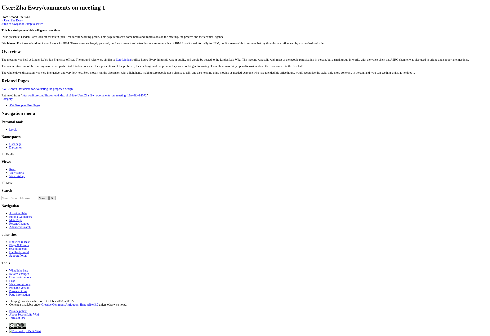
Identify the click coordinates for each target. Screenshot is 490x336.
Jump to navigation (13, 23)
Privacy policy (18, 311)
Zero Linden (123, 59)
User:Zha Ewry (13, 20)
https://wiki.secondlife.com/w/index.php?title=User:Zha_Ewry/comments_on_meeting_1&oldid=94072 (84, 95)
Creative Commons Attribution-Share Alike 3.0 (69, 304)
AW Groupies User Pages (24, 105)
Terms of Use (17, 318)
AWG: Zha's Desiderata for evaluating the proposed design (37, 89)
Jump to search (34, 23)
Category (7, 98)
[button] (3, 154)
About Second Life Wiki (24, 314)
